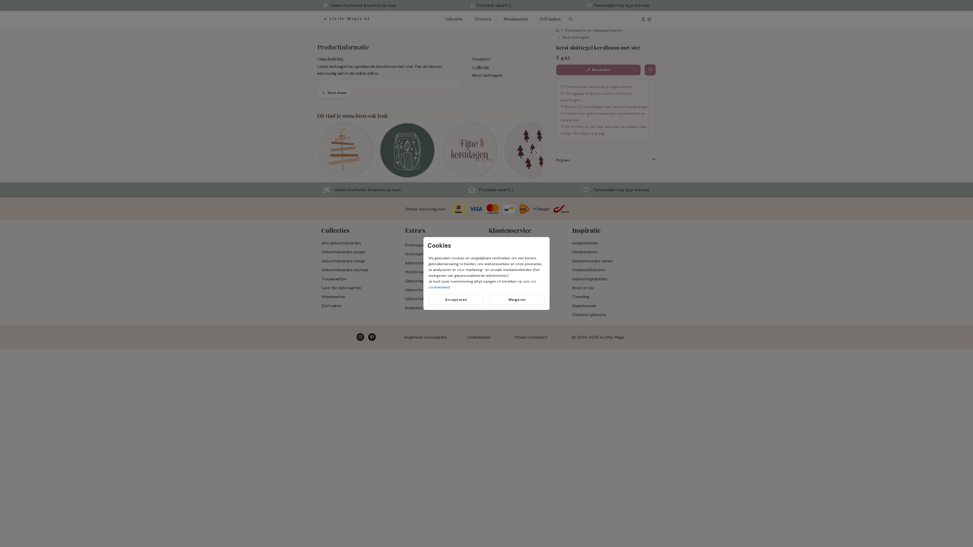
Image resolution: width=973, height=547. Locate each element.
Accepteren (456, 299)
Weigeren (517, 299)
